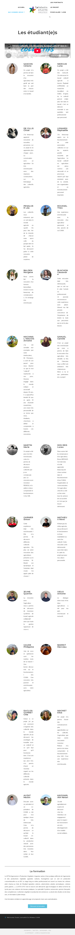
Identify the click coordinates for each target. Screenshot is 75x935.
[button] (37, 906)
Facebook (27, 930)
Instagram (43, 930)
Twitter (35, 930)
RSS (50, 930)
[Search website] (49, 17)
